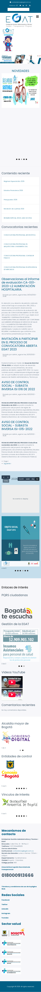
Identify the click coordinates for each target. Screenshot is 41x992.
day (33, 479)
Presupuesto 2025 (10, 200)
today (6, 481)
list (37, 479)
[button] (20, 566)
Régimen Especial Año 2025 (14, 181)
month (21, 479)
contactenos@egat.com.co (23, 851)
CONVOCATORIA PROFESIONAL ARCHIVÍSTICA (19, 235)
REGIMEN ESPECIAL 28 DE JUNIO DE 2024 (18, 218)
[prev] (4, 477)
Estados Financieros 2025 (13, 190)
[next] (8, 477)
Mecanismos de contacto (14, 832)
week (28, 479)
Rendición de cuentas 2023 (14, 209)
